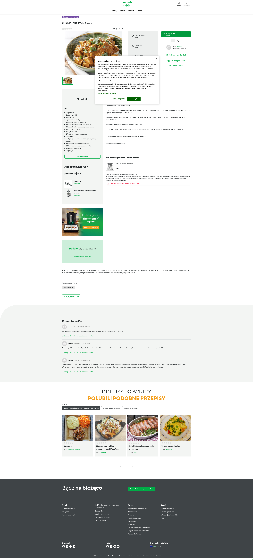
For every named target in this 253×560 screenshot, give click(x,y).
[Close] (156, 58)
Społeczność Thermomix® (137, 509)
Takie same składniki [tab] (130, 408)
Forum (130, 505)
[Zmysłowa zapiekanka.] (175, 428)
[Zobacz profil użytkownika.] (168, 47)
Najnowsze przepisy (69, 515)
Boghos (179, 46)
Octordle (65, 365)
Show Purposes (119, 99)
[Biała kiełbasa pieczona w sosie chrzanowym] (142, 428)
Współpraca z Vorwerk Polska (138, 531)
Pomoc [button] (139, 11)
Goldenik (169, 449)
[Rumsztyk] (77, 428)
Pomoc (158, 556)
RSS (162, 518)
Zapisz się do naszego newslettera (142, 489)
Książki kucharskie (134, 518)
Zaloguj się (99, 511)
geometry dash (73, 331)
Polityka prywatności (133, 556)
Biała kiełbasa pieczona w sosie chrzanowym (141, 447)
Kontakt (107, 556)
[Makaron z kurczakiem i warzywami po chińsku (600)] (110, 428)
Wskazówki (132, 524)
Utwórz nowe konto (102, 514)
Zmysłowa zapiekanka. (170, 446)
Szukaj (163, 505)
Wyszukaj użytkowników (169, 515)
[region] (127, 80)
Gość (135, 452)
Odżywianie (132, 521)
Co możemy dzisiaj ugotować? (139, 528)
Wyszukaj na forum (168, 512)
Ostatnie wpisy (100, 520)
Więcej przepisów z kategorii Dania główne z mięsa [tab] (81, 408)
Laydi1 (70, 360)
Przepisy (65, 505)
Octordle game (118, 367)
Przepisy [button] (114, 11)
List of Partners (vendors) (107, 93)
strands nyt (78, 348)
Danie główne (68, 287)
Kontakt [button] (131, 11)
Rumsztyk (68, 446)
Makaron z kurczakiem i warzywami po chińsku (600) (107, 447)
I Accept (134, 99)
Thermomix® (132, 512)
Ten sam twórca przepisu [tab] (111, 408)
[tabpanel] (126, 441)
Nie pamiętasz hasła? (102, 517)
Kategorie (65, 512)
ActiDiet (103, 452)
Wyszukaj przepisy (68, 509)
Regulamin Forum (134, 534)
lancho (70, 327)
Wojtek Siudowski (74, 449)
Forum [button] (122, 11)
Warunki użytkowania (118, 556)
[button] (179, 4)
